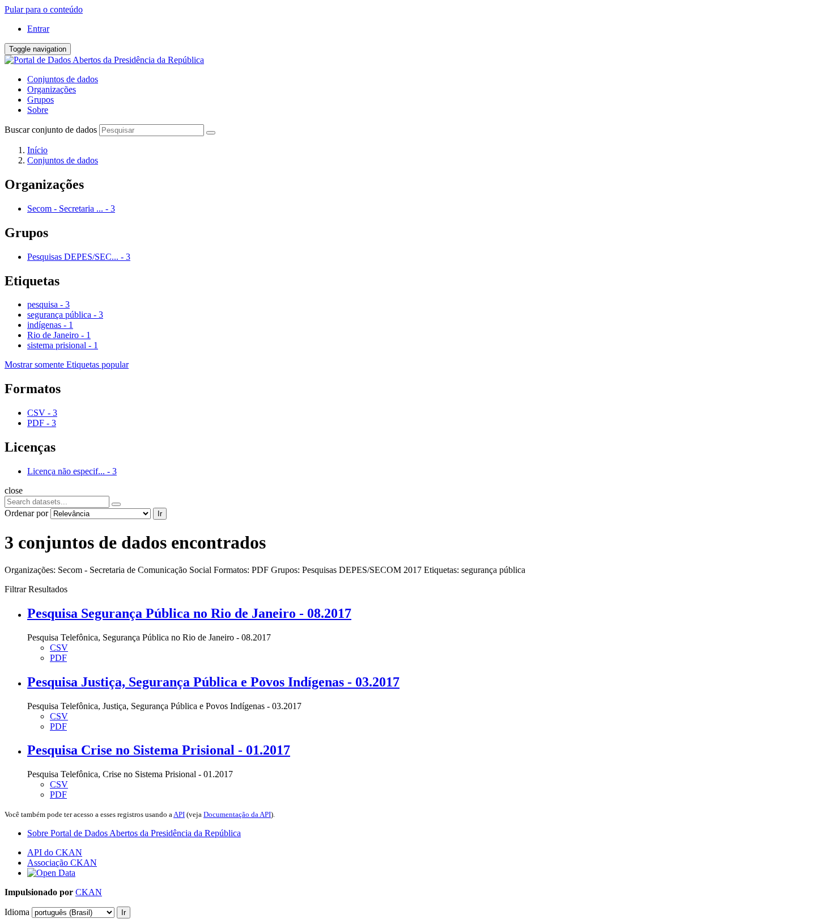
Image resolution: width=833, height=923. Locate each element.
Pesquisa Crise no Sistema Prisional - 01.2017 (158, 750)
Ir (160, 513)
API (179, 814)
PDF (58, 658)
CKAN (88, 892)
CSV (59, 647)
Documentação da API (237, 814)
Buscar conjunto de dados (51, 129)
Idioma (17, 912)
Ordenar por (26, 513)
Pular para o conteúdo (44, 9)
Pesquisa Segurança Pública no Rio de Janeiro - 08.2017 (189, 613)
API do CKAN (54, 852)
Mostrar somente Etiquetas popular (67, 364)
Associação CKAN (62, 862)
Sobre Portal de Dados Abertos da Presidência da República (134, 833)
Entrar (38, 28)
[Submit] (210, 132)
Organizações (51, 89)
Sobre (37, 110)
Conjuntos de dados (62, 79)
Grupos (40, 99)
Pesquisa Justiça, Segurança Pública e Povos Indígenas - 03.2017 (213, 682)
